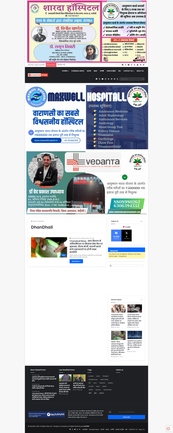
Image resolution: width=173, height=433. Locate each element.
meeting (110, 383)
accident (91, 376)
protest (104, 386)
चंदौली (90, 393)
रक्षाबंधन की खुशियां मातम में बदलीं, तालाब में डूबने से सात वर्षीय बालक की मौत (65, 387)
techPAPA (86, 426)
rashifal (91, 389)
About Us (140, 71)
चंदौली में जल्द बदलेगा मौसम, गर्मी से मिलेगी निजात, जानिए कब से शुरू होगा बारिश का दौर (134, 345)
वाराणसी (89, 71)
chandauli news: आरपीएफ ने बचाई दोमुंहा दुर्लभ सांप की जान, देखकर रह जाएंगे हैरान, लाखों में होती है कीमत (118, 320)
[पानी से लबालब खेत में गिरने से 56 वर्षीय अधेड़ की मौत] (79, 377)
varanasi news (107, 389)
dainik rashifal (104, 379)
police (98, 386)
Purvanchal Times (76, 238)
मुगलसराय (101, 393)
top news (98, 389)
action (98, 376)
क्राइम (95, 71)
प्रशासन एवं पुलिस (111, 71)
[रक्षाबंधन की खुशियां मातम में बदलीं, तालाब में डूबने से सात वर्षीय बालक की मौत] (65, 377)
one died (91, 386)
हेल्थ (119, 71)
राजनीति (102, 71)
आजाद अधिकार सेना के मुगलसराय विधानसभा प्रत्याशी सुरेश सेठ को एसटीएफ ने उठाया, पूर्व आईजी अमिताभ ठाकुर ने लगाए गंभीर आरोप (107, 64)
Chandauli (105, 376)
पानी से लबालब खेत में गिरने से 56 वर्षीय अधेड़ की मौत (79, 385)
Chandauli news (93, 379)
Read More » (76, 261)
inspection (102, 383)
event (95, 383)
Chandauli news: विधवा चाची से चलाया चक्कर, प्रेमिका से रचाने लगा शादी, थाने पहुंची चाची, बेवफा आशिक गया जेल (134, 320)
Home (34, 221)
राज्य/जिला (64, 71)
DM (90, 383)
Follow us (119, 370)
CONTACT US (128, 71)
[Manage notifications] (168, 428)
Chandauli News (77, 71)
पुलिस (95, 393)
